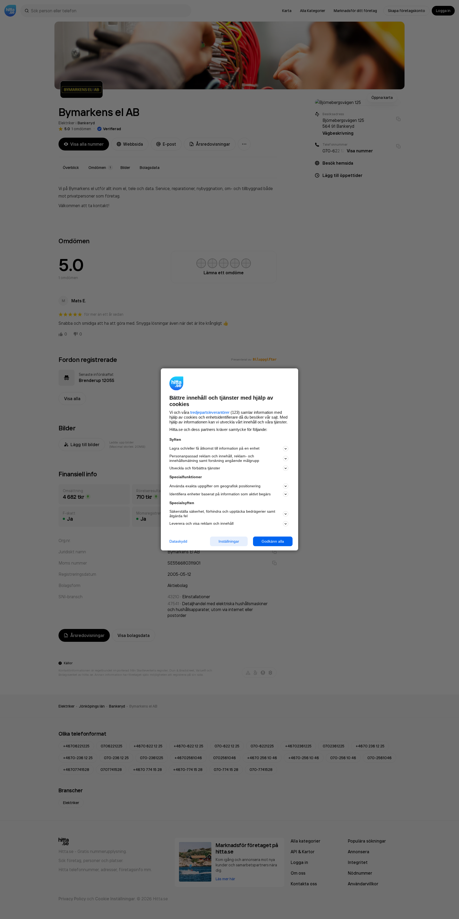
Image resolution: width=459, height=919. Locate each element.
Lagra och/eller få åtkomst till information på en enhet (214, 448)
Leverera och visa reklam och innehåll (201, 523)
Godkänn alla (273, 541)
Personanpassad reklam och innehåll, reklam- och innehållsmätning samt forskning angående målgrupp (214, 458)
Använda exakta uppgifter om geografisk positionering (214, 486)
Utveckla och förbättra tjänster (194, 468)
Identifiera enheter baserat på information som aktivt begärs (220, 494)
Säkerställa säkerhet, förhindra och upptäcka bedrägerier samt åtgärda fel (222, 513)
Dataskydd (178, 541)
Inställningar (229, 541)
